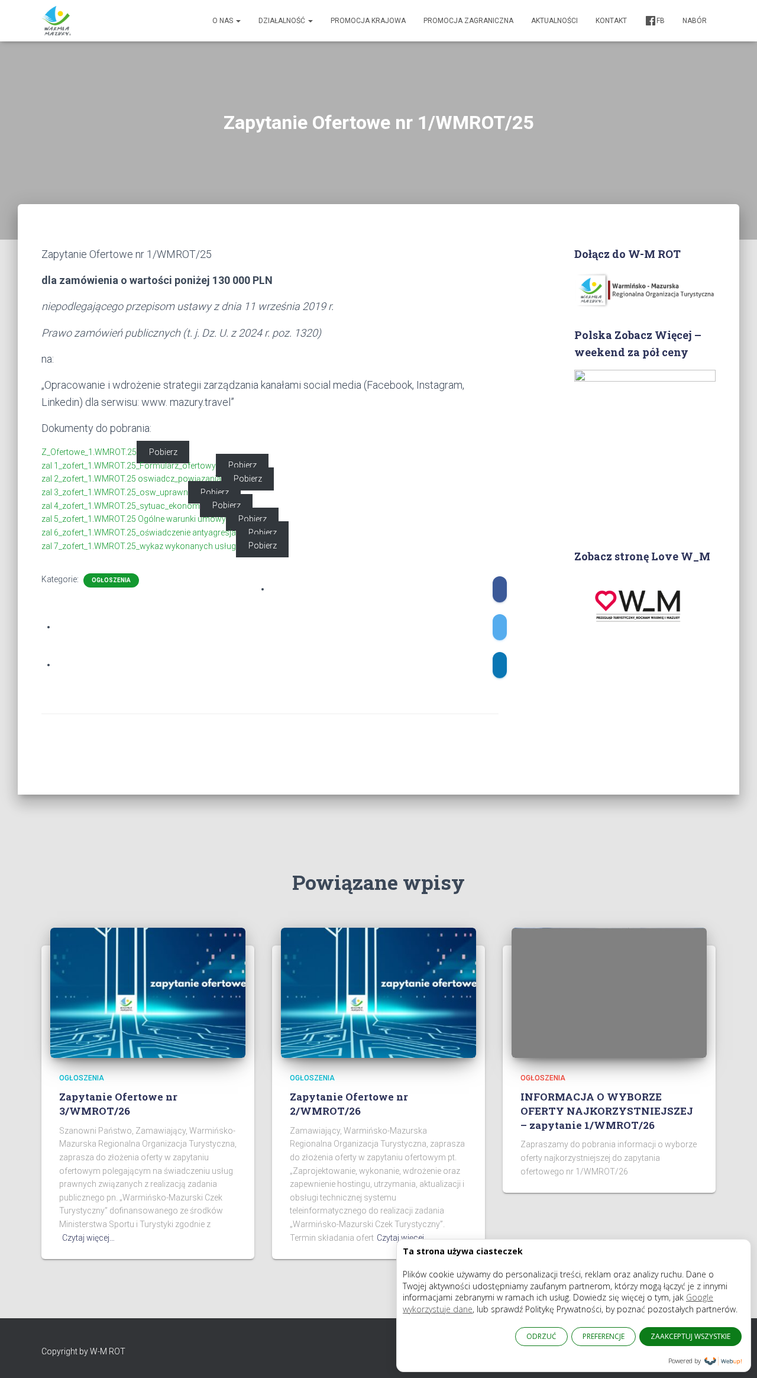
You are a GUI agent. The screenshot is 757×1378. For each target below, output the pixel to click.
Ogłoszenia (111, 580)
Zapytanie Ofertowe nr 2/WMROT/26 (349, 1104)
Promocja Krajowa (368, 21)
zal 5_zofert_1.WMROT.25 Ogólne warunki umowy (133, 519)
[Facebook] (500, 589)
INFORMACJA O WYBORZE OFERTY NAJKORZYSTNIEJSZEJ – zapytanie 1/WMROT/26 (606, 1111)
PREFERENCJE (604, 1336)
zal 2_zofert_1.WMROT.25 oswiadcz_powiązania (131, 478)
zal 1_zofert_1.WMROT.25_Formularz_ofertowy (128, 465)
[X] (500, 627)
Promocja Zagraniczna (468, 21)
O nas (223, 21)
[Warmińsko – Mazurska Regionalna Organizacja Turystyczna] (56, 21)
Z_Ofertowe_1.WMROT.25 (89, 452)
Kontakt (611, 21)
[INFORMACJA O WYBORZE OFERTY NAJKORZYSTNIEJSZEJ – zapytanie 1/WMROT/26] (609, 991)
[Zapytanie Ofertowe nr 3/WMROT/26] (147, 991)
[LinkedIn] (500, 665)
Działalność (282, 21)
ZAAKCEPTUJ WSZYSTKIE (690, 1336)
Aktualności (554, 21)
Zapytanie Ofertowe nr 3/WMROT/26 (118, 1104)
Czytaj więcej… (88, 1238)
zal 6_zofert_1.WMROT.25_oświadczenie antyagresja (138, 532)
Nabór (694, 21)
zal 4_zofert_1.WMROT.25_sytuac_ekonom (120, 506)
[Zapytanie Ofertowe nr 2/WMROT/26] (378, 991)
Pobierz (163, 452)
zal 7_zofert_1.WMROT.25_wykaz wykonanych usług (138, 546)
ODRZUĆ (541, 1336)
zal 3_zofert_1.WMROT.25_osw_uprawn (114, 492)
